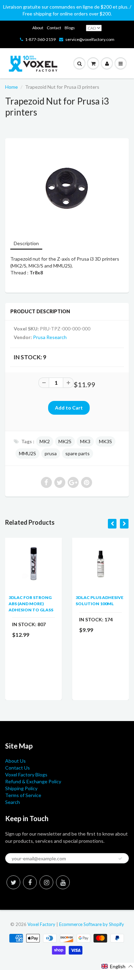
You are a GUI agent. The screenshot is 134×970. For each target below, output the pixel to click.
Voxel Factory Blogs (26, 774)
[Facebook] (30, 882)
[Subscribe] (120, 858)
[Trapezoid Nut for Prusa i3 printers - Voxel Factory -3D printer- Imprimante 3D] (67, 188)
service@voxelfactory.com (89, 39)
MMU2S (27, 453)
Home (11, 87)
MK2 (45, 441)
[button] (117, 966)
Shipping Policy (21, 788)
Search (12, 802)
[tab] (26, 244)
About (37, 27)
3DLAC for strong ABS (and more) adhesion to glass (31, 603)
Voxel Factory (41, 924)
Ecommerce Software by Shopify (91, 924)
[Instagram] (46, 882)
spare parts (77, 453)
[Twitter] (13, 882)
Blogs (70, 27)
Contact (54, 27)
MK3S (105, 441)
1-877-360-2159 (40, 39)
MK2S (64, 441)
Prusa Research (50, 337)
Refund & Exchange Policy (33, 781)
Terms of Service (23, 795)
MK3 (85, 441)
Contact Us (17, 768)
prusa (51, 453)
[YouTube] (63, 882)
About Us (15, 761)
